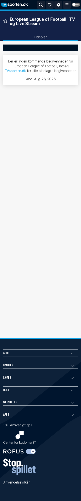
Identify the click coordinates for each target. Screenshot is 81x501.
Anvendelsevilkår (16, 482)
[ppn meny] (67, 5)
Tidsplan (41, 37)
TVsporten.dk (15, 71)
